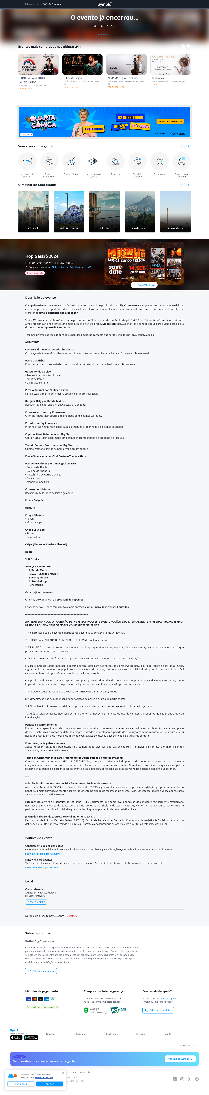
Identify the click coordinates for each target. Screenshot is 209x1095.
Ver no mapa (37, 901)
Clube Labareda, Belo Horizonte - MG (71, 267)
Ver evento (104, 34)
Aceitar (50, 1083)
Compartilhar (146, 284)
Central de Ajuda (167, 998)
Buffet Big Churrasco (52, 4)
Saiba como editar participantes (42, 867)
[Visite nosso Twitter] (189, 1079)
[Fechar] (63, 1073)
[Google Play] (31, 1037)
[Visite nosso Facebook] (197, 1079)
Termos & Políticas (44, 1077)
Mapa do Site (85, 1072)
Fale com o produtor (43, 971)
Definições (21, 1083)
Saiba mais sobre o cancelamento (43, 853)
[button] (13, 1076)
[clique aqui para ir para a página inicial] (104, 4)
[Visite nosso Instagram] (182, 1079)
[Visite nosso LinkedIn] (175, 1079)
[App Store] (16, 1037)
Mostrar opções (190, 1045)
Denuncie (72, 915)
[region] (35, 1080)
